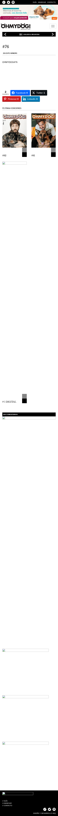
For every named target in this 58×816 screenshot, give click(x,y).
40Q (54, 813)
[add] (24, 150)
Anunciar (42, 2)
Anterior (5, 34)
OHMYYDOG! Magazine (15, 26)
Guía (35, 2)
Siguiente (52, 34)
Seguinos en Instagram (13, 2)
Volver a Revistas (31, 34)
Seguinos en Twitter (8, 2)
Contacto (51, 2)
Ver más (24, 154)
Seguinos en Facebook (3, 2)
